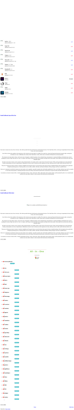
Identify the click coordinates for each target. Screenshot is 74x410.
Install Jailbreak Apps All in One (8, 115)
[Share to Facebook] (4, 96)
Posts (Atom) (7, 408)
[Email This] (1, 96)
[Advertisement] (35, 8)
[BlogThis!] (2, 96)
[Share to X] (3, 96)
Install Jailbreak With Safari (7, 192)
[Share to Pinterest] (5, 96)
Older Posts (71, 407)
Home (35, 407)
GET (72, 41)
